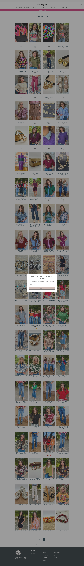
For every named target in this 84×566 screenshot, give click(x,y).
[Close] (55, 275)
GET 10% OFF (42, 288)
